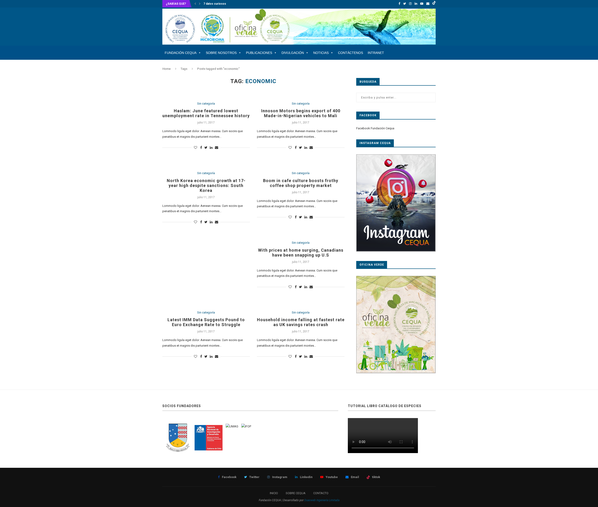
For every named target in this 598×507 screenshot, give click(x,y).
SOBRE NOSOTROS (221, 53)
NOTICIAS (321, 53)
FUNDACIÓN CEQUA (180, 53)
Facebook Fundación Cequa (375, 128)
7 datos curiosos (214, 3)
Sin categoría (206, 103)
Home (166, 68)
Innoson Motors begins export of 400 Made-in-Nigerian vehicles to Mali (300, 113)
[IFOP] (246, 426)
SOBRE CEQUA (296, 493)
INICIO (274, 493)
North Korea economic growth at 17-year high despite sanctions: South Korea (206, 185)
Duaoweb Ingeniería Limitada (321, 500)
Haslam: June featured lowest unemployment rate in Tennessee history (206, 113)
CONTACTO (320, 493)
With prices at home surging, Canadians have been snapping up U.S (300, 252)
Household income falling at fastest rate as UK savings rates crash (301, 322)
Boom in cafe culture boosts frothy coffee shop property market (300, 183)
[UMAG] (231, 426)
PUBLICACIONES (259, 53)
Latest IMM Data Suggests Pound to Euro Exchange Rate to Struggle (206, 322)
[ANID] (208, 426)
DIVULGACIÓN (292, 53)
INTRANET (376, 53)
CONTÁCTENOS (350, 53)
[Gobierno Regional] (177, 426)
